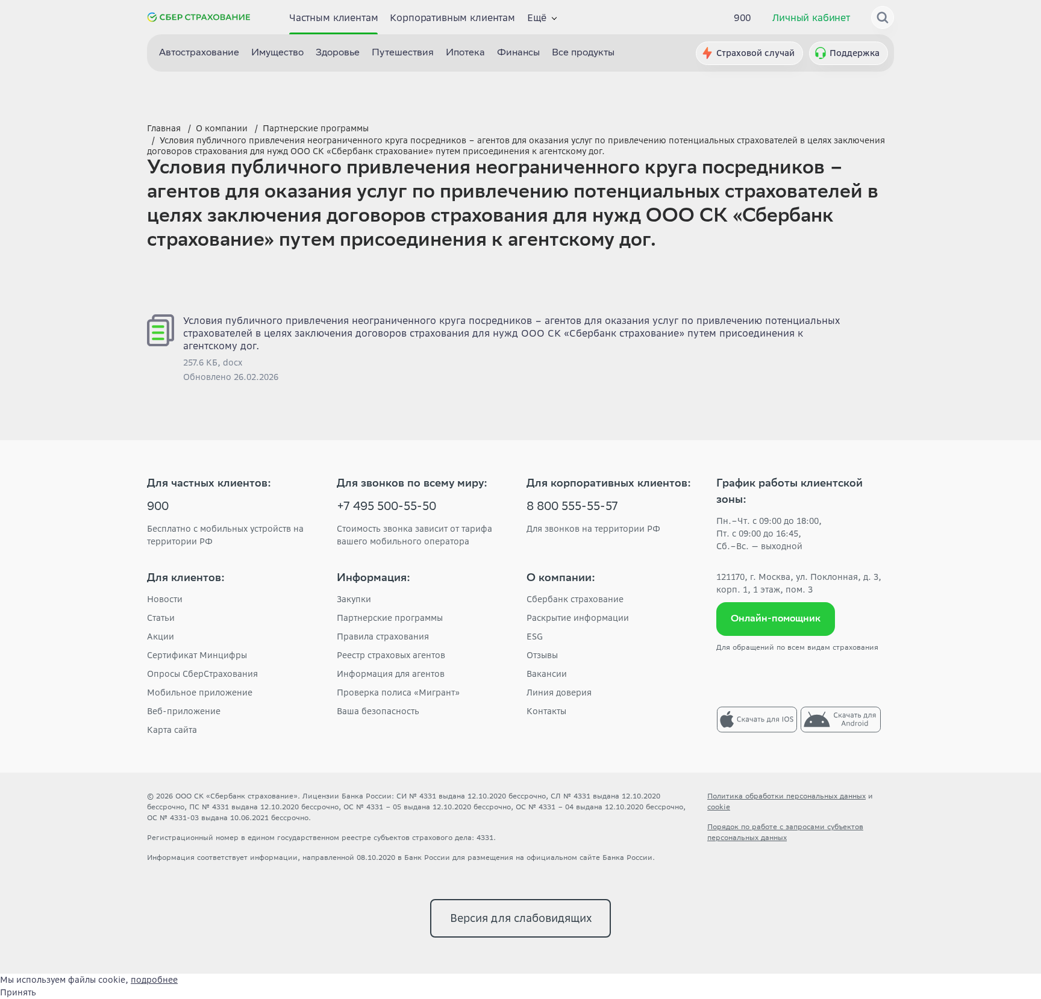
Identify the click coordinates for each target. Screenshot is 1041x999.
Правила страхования (383, 636)
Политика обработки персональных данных (786, 795)
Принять (18, 992)
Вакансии (547, 673)
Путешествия (403, 53)
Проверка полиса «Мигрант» (398, 692)
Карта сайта (172, 729)
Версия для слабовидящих (521, 918)
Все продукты (583, 53)
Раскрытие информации (578, 617)
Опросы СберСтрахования (202, 673)
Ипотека (465, 53)
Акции (160, 636)
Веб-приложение (183, 711)
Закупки (354, 599)
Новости (165, 599)
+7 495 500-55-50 (386, 507)
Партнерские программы (390, 617)
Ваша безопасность (378, 711)
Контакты (546, 711)
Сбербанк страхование (575, 599)
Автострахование (199, 53)
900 (743, 17)
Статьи (161, 617)
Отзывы (542, 655)
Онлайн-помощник (776, 619)
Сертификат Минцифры (197, 655)
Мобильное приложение (199, 692)
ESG (535, 636)
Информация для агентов (391, 673)
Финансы (518, 53)
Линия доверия (559, 692)
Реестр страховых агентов (391, 655)
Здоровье (338, 53)
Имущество (277, 53)
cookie (718, 806)
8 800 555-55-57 (572, 507)
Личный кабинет (811, 17)
